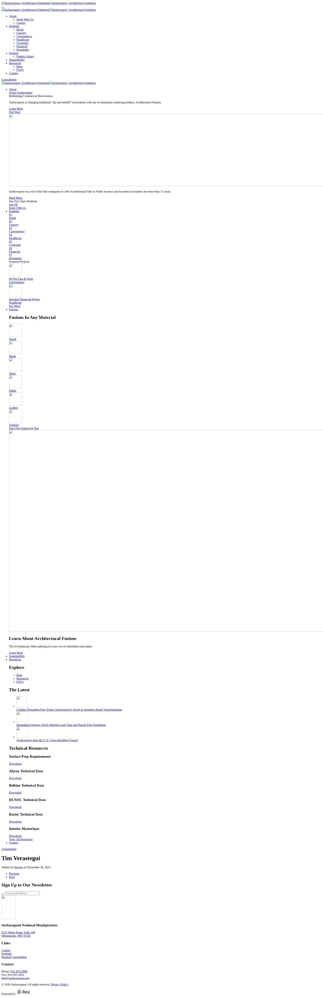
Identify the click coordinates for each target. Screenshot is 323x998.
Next (12, 877)
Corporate (22, 43)
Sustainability (17, 59)
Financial (21, 46)
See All (13, 204)
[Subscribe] (2, 894)
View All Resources (21, 839)
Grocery (21, 33)
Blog (19, 66)
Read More (15, 197)
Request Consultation (14, 957)
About (12, 16)
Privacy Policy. (60, 984)
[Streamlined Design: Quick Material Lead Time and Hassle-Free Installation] (22, 721)
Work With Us (24, 19)
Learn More (16, 108)
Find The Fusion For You (24, 428)
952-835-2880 (18, 971)
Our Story (15, 112)
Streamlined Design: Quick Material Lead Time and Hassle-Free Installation (61, 725)
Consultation (8, 79)
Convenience (24, 36)
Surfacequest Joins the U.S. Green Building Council (47, 740)
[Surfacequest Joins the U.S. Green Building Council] (22, 736)
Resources (15, 63)
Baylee (19, 867)
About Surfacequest (20, 92)
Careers (20, 22)
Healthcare (22, 39)
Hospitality (22, 49)
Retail (19, 29)
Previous (14, 873)
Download (15, 763)
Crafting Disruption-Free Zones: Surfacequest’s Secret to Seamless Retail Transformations (69, 709)
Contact (13, 73)
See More (14, 306)
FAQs (20, 69)
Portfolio (14, 26)
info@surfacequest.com (15, 978)
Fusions (13, 53)
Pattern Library (25, 56)
